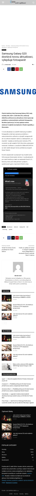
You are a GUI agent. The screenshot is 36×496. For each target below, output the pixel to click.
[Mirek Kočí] (3, 64)
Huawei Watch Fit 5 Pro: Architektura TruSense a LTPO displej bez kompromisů (23, 306)
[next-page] (6, 323)
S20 (27, 227)
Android (16, 227)
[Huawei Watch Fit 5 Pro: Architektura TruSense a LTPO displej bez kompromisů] (7, 307)
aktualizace (9, 227)
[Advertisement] (18, 24)
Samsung (4, 229)
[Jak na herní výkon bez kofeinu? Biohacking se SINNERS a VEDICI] (7, 298)
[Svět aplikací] (18, 2)
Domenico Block (6, 389)
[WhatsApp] (21, 69)
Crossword (5, 384)
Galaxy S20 (22, 227)
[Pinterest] (17, 69)
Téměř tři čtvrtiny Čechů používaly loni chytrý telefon (8, 249)
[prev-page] (3, 323)
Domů (3, 46)
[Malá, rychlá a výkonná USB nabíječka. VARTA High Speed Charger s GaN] (7, 366)
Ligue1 (3, 379)
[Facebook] (9, 69)
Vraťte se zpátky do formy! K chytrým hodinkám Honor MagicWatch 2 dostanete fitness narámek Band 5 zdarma (26, 251)
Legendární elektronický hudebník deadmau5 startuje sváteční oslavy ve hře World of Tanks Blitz (17, 395)
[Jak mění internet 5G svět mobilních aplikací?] (7, 316)
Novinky (8, 46)
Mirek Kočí (8, 64)
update (10, 229)
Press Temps (5, 401)
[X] (13, 69)
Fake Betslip (5, 394)
